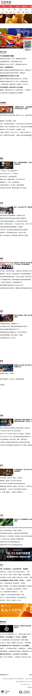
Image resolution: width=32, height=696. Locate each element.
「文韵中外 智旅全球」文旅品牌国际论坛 (11, 282)
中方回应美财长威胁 (7, 56)
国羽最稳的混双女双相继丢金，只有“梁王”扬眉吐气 (13, 332)
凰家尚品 (3, 622)
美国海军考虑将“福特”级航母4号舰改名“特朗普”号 (13, 218)
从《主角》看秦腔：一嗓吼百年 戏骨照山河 (11, 492)
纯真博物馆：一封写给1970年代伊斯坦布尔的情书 (13, 489)
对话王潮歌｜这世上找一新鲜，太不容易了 (11, 478)
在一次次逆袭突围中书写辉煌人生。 (9, 591)
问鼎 (31, 577)
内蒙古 (18, 12)
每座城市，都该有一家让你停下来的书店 (11, 480)
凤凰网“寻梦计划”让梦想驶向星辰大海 (10, 542)
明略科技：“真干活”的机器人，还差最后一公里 (12, 129)
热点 (1, 52)
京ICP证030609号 (25, 684)
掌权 (28, 572)
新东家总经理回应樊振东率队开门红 (9, 329)
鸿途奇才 (25, 589)
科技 (17, 6)
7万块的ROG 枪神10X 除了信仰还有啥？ (11, 431)
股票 (20, 9)
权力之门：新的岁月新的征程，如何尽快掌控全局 (13, 597)
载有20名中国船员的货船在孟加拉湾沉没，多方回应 (14, 78)
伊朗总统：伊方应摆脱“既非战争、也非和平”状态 (13, 232)
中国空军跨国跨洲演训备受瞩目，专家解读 (11, 227)
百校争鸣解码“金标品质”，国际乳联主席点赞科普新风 (14, 533)
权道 (21, 591)
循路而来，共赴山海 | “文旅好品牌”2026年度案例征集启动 (15, 274)
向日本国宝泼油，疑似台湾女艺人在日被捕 (11, 87)
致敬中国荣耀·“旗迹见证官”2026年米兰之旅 (11, 285)
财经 (10, 6)
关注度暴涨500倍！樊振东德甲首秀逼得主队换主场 (13, 326)
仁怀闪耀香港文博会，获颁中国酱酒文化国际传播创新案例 (15, 279)
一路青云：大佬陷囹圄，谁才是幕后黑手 (11, 589)
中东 (7, 12)
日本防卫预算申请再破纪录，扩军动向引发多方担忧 (13, 221)
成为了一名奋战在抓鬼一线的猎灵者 (9, 583)
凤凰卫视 (24, 6)
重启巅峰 (25, 569)
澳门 (3, 12)
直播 (3, 9)
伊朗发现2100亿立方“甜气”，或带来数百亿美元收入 (13, 64)
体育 (1, 311)
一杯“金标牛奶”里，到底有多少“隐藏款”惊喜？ (12, 539)
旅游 (1, 258)
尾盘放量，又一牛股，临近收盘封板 (9, 182)
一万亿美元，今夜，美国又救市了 (9, 171)
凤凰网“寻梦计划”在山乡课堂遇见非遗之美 (11, 545)
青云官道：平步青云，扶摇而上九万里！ (11, 600)
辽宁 (14, 12)
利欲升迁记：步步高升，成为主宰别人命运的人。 (13, 572)
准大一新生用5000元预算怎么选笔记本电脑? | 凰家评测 (15, 428)
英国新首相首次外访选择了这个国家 (9, 76)
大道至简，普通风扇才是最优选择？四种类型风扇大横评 (15, 442)
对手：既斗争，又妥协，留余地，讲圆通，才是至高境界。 (15, 574)
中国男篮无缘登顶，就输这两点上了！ (10, 323)
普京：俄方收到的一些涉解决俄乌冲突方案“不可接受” (14, 235)
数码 (26, 9)
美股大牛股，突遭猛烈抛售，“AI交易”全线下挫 (12, 179)
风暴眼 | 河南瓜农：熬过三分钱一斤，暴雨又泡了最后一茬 (15, 132)
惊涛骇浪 (28, 580)
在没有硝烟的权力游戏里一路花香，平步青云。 (12, 580)
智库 (15, 9)
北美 (10, 12)
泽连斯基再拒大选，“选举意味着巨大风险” (11, 61)
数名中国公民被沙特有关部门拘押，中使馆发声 (12, 73)
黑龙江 (27, 12)
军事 (1, 203)
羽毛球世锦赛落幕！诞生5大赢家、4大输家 (11, 335)
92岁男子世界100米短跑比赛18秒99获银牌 (11, 93)
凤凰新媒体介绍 (4, 674)
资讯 (3, 6)
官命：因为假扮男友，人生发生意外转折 (11, 569)
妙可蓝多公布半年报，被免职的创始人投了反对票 (13, 188)
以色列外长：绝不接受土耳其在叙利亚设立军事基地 (13, 230)
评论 (9, 9)
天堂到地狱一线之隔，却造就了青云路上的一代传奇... (14, 577)
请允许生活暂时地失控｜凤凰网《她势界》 (11, 530)
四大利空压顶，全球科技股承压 (8, 176)
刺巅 (22, 594)
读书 (1, 465)
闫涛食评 (2, 385)
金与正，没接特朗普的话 (6, 67)
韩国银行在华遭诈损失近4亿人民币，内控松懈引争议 (14, 81)
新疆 (23, 12)
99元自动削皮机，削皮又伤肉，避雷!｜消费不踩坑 (13, 439)
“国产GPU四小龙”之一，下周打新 (9, 173)
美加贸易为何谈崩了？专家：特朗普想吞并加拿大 (13, 58)
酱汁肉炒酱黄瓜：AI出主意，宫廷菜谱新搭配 (12, 379)
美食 (1, 361)
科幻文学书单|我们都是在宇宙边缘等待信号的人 (13, 483)
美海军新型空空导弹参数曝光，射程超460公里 (12, 215)
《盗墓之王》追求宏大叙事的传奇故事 (10, 594)
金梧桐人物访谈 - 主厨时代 (7, 373)
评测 (1, 415)
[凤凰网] (6, 3)
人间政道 (22, 583)
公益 (1, 515)
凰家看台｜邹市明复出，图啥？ (9, 46)
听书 (1, 565)
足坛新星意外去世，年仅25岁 (8, 338)
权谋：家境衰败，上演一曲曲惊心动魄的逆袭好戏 (13, 586)
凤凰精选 (3, 103)
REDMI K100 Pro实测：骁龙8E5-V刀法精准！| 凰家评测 (15, 433)
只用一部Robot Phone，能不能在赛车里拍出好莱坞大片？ (15, 436)
